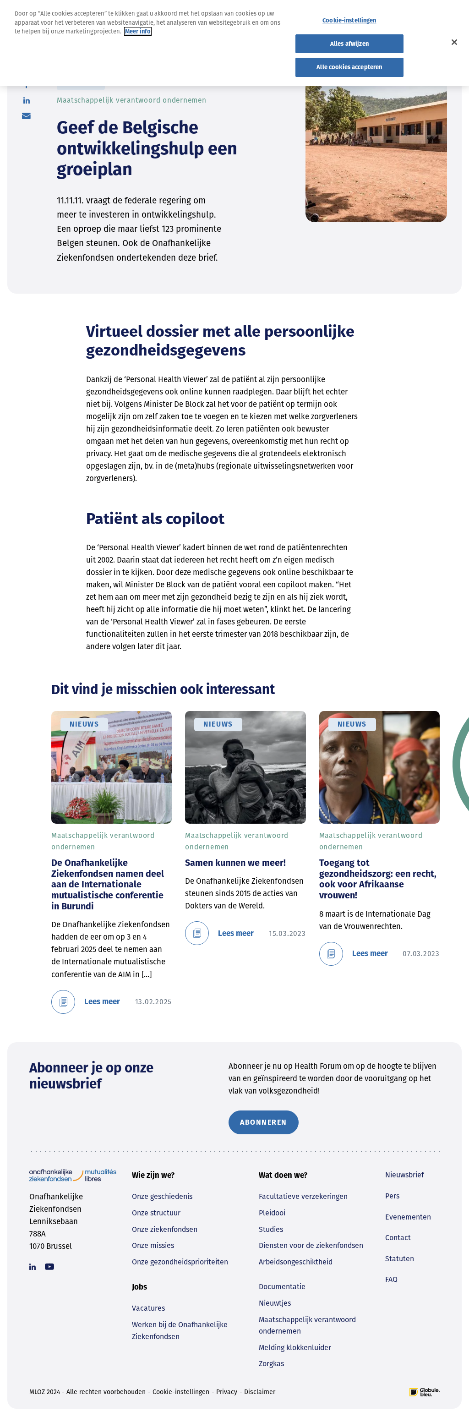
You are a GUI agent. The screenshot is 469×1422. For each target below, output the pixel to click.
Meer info (138, 31)
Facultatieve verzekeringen (303, 1196)
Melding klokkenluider (295, 1347)
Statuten (399, 1258)
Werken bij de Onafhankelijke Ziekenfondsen (180, 1330)
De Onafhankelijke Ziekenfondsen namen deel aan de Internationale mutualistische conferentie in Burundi (107, 884)
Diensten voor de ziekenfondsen (311, 1245)
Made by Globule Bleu (424, 1392)
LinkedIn (26, 100)
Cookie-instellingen (181, 1392)
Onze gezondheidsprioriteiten (180, 1262)
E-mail (26, 116)
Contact (398, 1237)
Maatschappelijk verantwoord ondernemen (307, 1325)
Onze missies (153, 1245)
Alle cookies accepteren (349, 67)
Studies (271, 1229)
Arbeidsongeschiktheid (296, 1262)
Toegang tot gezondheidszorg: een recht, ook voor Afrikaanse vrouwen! (377, 879)
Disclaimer (259, 1392)
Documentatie (282, 1286)
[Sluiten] (454, 42)
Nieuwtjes (275, 1303)
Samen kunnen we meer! (235, 862)
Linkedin (32, 1266)
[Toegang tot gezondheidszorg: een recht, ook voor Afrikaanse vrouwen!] (379, 767)
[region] (234, 43)
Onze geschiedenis (162, 1196)
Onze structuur (156, 1213)
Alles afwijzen (349, 43)
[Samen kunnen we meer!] (245, 767)
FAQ (391, 1279)
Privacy (226, 1392)
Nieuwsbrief (404, 1174)
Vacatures (148, 1308)
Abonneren (263, 1122)
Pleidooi (272, 1213)
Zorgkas (271, 1363)
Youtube (49, 1266)
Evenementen (408, 1217)
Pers (392, 1196)
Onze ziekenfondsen (164, 1229)
